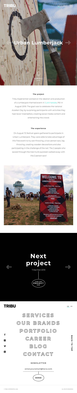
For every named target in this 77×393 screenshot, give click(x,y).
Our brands (38, 323)
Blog (38, 346)
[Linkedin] (5, 352)
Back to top (72, 343)
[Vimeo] (5, 346)
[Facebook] (5, 335)
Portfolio (38, 331)
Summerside (51, 103)
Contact (38, 354)
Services (38, 315)
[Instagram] (5, 340)
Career (38, 338)
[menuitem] (59, 6)
